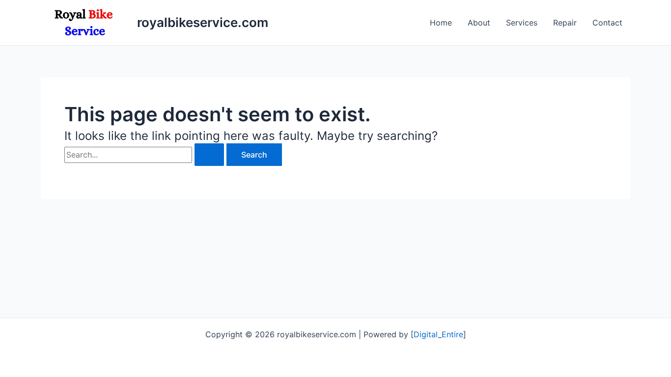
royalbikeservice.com (202, 22)
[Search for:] (145, 155)
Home (441, 22)
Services (521, 22)
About (479, 22)
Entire (452, 334)
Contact (607, 22)
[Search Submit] (209, 154)
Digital (426, 334)
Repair (565, 22)
